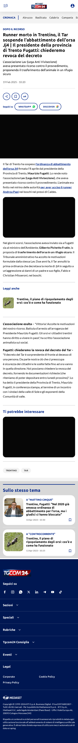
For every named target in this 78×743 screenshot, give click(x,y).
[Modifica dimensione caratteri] (24, 96)
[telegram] (44, 592)
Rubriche (9, 629)
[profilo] (72, 5)
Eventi (7, 654)
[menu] (5, 5)
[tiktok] (60, 592)
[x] (28, 592)
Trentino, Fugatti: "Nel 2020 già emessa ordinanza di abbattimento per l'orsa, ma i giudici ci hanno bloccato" (47, 509)
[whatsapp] (20, 592)
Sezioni (8, 605)
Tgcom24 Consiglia (16, 642)
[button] (39, 6)
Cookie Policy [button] (47, 676)
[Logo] (39, 6)
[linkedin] (36, 592)
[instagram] (13, 592)
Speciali (8, 617)
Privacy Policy (11, 682)
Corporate (9, 676)
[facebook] (5, 592)
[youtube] (52, 592)
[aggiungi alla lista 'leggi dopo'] (16, 96)
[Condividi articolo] (6, 96)
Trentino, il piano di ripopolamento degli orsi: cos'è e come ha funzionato (49, 542)
